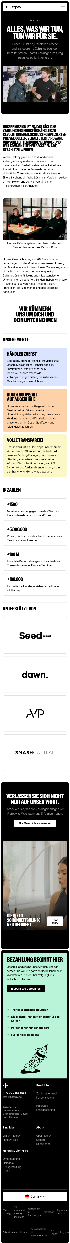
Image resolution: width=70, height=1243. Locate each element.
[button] (63, 7)
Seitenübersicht (10, 1232)
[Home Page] (13, 7)
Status (7, 1171)
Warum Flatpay (12, 1135)
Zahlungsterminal (46, 1093)
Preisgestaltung (45, 1109)
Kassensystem (45, 1097)
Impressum (48, 1212)
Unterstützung (11, 1158)
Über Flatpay (43, 1135)
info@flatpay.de (12, 1097)
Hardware (42, 1105)
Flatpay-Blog (10, 1139)
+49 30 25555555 (14, 1092)
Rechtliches (43, 1143)
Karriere (41, 1139)
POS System (54, 1232)
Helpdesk (8, 1163)
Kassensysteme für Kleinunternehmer (39, 1232)
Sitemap (24, 1232)
